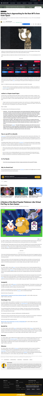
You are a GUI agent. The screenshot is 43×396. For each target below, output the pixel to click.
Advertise (10, 0)
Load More (21, 373)
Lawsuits (37, 382)
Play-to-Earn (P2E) (26, 359)
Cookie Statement (19, 387)
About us (2, 0)
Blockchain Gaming (13, 359)
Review (31, 359)
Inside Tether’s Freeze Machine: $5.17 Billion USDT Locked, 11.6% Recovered (21, 197)
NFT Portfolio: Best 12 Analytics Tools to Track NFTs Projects (7, 197)
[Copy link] (40, 24)
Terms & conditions (24, 389)
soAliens (5, 181)
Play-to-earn (3, 136)
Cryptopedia (21, 382)
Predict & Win (37, 61)
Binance (31, 328)
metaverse (19, 290)
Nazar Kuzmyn (9, 362)
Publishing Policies (6, 387)
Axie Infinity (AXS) (6, 359)
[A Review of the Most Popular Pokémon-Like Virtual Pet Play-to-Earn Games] (3, 365)
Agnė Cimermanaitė (9, 21)
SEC (34, 382)
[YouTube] (33, 0)
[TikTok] (30, 0)
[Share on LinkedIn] (37, 24)
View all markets (10, 61)
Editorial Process (6, 385)
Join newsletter (15, 0)
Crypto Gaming (19, 359)
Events (5, 0)
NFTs (14, 80)
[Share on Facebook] (35, 24)
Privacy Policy (25, 387)
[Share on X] (33, 24)
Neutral (38, 389)
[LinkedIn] (34, 0)
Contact (8, 0)
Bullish (28, 389)
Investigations (3, 11)
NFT (7, 247)
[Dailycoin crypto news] (4, 3)
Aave (12, 285)
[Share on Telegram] (39, 24)
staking (2, 277)
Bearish (33, 389)
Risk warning (18, 389)
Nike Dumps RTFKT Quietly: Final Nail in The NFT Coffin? (35, 197)
